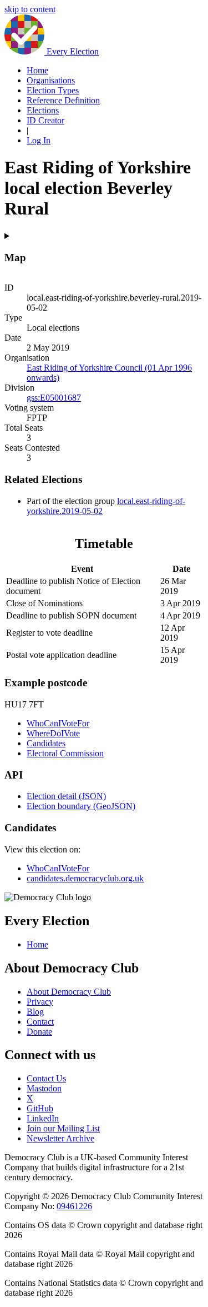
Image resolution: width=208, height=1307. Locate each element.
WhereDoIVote (53, 733)
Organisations (51, 80)
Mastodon (44, 1088)
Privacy (40, 1001)
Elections (43, 110)
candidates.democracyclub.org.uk (85, 878)
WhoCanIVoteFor (58, 723)
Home (37, 70)
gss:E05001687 (54, 397)
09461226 (74, 1206)
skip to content (29, 9)
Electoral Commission (65, 753)
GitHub (40, 1108)
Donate (39, 1031)
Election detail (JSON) (66, 796)
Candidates (46, 743)
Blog (35, 1011)
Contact (40, 1021)
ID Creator (45, 120)
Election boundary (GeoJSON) (81, 806)
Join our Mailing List (63, 1128)
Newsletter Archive (60, 1138)
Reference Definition (63, 100)
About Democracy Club (69, 991)
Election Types (53, 90)
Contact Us (46, 1078)
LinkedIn (43, 1118)
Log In (38, 140)
